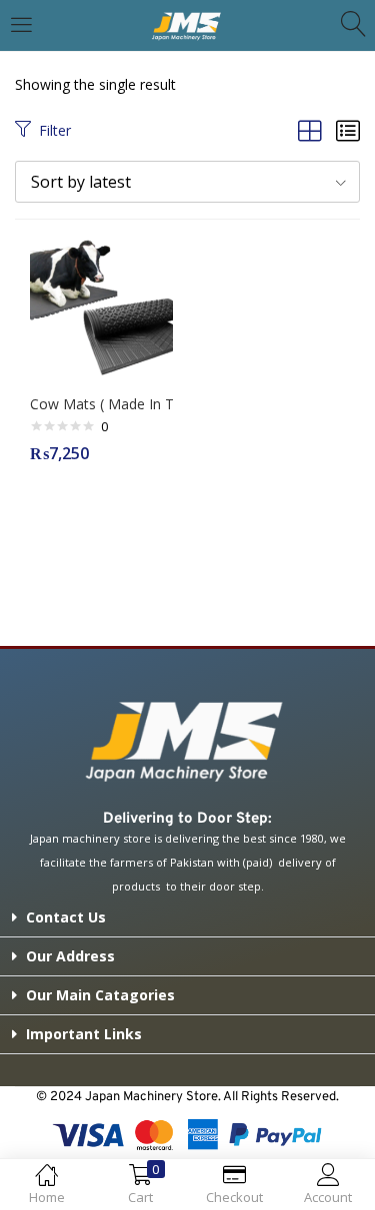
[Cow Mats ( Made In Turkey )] (101, 304)
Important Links (84, 1033)
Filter (55, 130)
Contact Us (66, 917)
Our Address (70, 955)
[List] (348, 130)
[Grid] (310, 130)
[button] (187, 182)
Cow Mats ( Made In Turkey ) (101, 403)
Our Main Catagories (100, 994)
